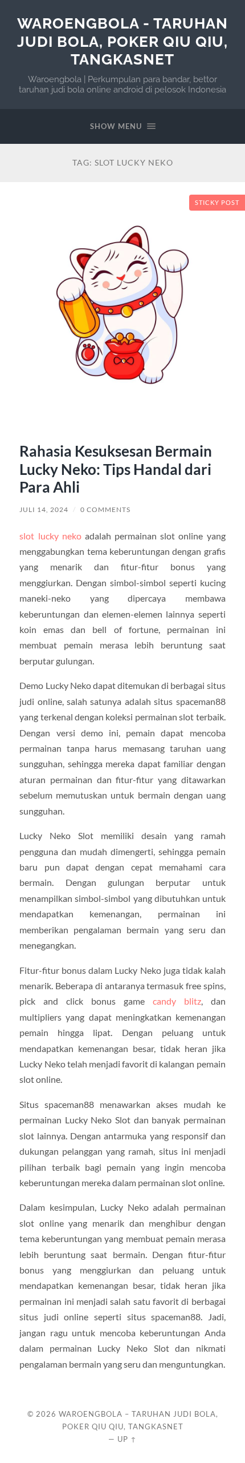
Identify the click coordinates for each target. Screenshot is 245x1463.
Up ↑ (127, 1439)
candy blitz (177, 1001)
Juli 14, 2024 (43, 509)
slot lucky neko (50, 535)
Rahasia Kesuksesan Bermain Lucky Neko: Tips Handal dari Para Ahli (115, 469)
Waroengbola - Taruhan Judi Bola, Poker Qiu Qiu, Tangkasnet (122, 41)
